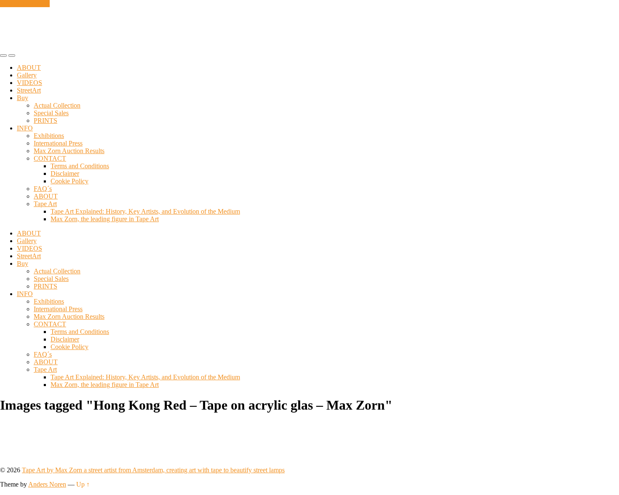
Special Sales (51, 112)
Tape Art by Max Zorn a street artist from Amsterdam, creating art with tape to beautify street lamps (153, 470)
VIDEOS (29, 82)
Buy (22, 97)
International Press (58, 143)
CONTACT (50, 158)
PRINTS (45, 120)
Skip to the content (25, 3)
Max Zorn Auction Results (69, 150)
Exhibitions (49, 135)
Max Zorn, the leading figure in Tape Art (105, 218)
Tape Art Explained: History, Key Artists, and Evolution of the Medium (145, 211)
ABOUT (29, 67)
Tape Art (45, 203)
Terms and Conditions (80, 165)
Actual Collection (57, 105)
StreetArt (29, 90)
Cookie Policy (69, 181)
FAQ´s (43, 188)
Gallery (27, 75)
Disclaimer (65, 173)
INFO (25, 128)
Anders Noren (47, 484)
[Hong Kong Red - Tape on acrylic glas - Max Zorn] (26, 455)
